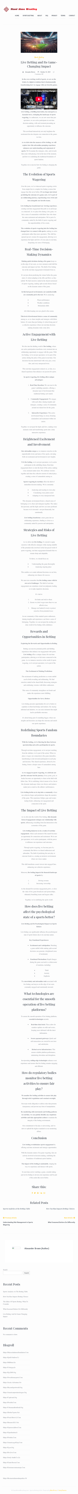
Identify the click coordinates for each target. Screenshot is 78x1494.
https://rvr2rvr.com (9, 1452)
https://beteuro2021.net (11, 1422)
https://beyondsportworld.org (12, 1387)
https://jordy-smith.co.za (11, 1457)
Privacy (54, 16)
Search (5, 1270)
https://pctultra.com (9, 1437)
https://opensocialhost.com (12, 1427)
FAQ (47, 16)
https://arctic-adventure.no (12, 1382)
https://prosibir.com (9, 1402)
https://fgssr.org (8, 1447)
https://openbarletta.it (10, 1432)
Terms (63, 16)
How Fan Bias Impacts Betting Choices (60, 1209)
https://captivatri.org (10, 1397)
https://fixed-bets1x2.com (12, 1417)
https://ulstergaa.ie (9, 1367)
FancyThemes (62, 1490)
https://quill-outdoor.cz (11, 1357)
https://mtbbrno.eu (9, 1362)
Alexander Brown (30, 72)
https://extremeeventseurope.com (14, 1467)
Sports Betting (28, 16)
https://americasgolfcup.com (12, 1442)
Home (17, 16)
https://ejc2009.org (9, 1372)
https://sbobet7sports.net (11, 1412)
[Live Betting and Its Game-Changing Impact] (39, 42)
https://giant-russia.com (11, 1462)
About (39, 16)
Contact (72, 16)
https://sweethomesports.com (13, 1377)
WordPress (53, 1490)
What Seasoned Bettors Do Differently (61, 1222)
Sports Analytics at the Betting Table (16, 1209)
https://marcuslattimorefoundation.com (15, 1352)
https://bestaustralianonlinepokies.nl (15, 1478)
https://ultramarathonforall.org (13, 1407)
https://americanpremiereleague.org (15, 1392)
